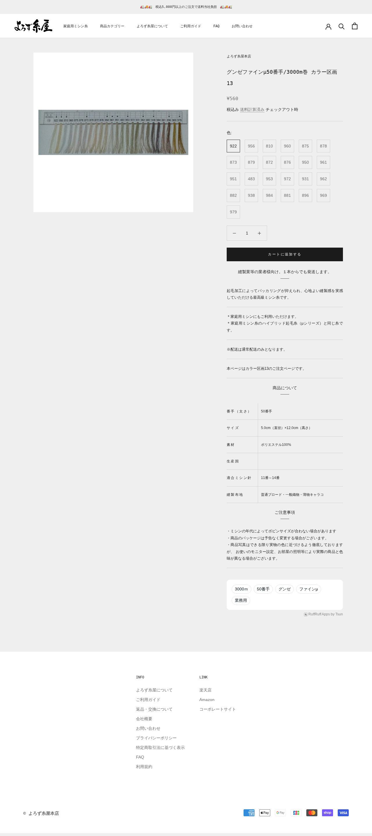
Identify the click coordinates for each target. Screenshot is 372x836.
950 (305, 162)
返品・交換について (154, 709)
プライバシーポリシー (156, 738)
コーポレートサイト (217, 709)
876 (287, 162)
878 (323, 146)
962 (323, 178)
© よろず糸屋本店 (41, 813)
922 (233, 146)
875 (305, 146)
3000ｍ (241, 589)
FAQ (216, 26)
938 (251, 195)
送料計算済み (252, 109)
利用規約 (144, 766)
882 (233, 195)
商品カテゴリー (112, 26)
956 (251, 146)
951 (233, 178)
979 (233, 212)
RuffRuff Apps (319, 614)
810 (269, 146)
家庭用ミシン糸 (75, 26)
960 (287, 146)
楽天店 (205, 690)
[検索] (342, 26)
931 (305, 178)
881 (287, 195)
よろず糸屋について (152, 26)
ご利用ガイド (190, 26)
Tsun (339, 614)
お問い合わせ (242, 26)
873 (233, 162)
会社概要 (144, 718)
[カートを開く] (354, 26)
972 (287, 178)
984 (269, 195)
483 (251, 178)
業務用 (241, 600)
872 (269, 162)
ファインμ (308, 589)
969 (323, 195)
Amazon (206, 699)
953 (269, 178)
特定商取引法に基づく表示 (160, 747)
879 (251, 162)
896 (305, 195)
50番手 (263, 589)
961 (323, 162)
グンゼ (284, 589)
